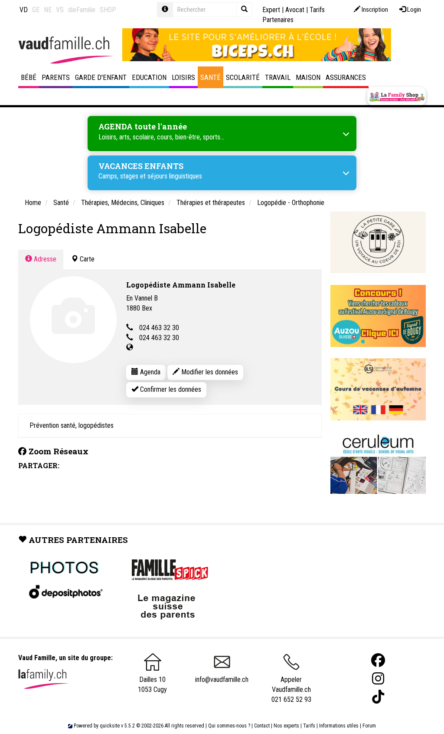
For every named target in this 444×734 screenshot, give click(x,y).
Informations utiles (339, 726)
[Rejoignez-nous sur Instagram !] (378, 678)
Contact (262, 726)
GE (35, 10)
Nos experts (286, 726)
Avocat (294, 10)
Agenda (149, 372)
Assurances (346, 77)
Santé (210, 77)
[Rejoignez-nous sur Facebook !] (378, 660)
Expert (271, 10)
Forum (369, 726)
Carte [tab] (86, 259)
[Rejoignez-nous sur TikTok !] (378, 697)
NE (48, 10)
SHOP (108, 10)
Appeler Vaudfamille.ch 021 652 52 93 (291, 689)
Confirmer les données (169, 389)
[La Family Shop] (396, 96)
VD (24, 10)
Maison (308, 77)
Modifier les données (209, 372)
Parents (56, 77)
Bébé (28, 77)
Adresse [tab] (44, 259)
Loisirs (183, 77)
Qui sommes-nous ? (229, 726)
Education (149, 77)
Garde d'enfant (101, 77)
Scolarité (243, 77)
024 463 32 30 (159, 328)
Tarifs (309, 726)
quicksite (110, 726)
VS (60, 10)
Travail (278, 77)
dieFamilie (81, 10)
